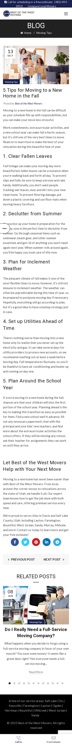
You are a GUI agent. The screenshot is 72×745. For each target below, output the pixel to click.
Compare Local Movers (42, 6)
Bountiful (25, 710)
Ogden (57, 705)
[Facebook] (15, 542)
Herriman (11, 710)
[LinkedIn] (47, 542)
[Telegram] (57, 542)
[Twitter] (25, 542)
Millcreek (40, 710)
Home (27, 32)
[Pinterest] (36, 542)
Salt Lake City (54, 701)
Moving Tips (44, 32)
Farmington (31, 705)
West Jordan (57, 710)
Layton (45, 705)
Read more (36, 672)
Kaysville (15, 705)
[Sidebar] (5, 228)
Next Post (52, 559)
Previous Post (23, 559)
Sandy (35, 715)
